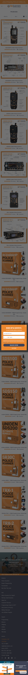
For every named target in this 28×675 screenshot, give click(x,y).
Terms (9, 342)
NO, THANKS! (14, 348)
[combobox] (5, 337)
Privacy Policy (5, 342)
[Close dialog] (25, 326)
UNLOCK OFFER (14, 345)
